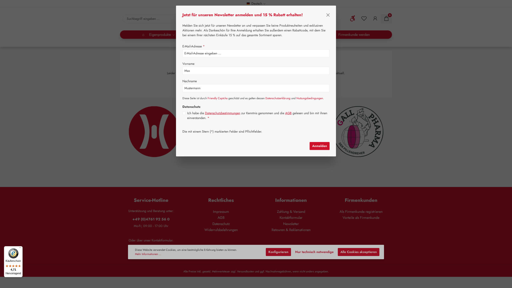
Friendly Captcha (218, 98)
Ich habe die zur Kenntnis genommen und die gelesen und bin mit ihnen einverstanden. (257, 115)
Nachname (189, 81)
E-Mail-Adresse (193, 46)
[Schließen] (328, 15)
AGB (288, 113)
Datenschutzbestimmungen (222, 113)
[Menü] (20, 248)
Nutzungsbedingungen (309, 98)
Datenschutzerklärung (277, 98)
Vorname (188, 63)
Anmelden (319, 146)
